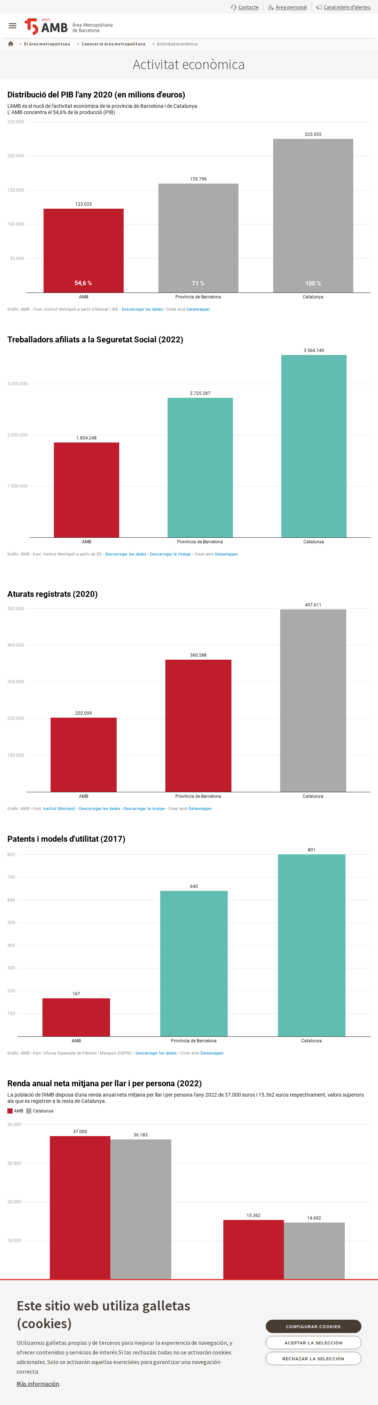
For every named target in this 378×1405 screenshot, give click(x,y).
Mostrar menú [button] (12, 19)
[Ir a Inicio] (10, 42)
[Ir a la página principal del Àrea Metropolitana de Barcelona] (68, 26)
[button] (245, 6)
